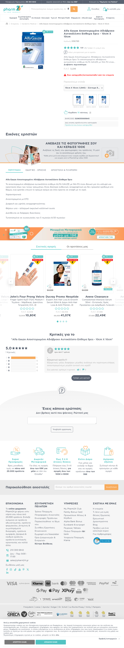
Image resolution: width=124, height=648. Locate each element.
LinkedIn (7, 572)
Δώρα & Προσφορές (99, 18)
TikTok (15, 569)
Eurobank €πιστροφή (74, 525)
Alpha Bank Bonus (73, 522)
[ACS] (90, 599)
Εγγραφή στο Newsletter (47, 534)
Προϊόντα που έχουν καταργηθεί (78, 125)
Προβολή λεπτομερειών (108, 639)
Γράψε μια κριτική (81, 378)
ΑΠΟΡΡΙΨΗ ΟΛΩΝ (19, 642)
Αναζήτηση (111, 487)
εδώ (57, 635)
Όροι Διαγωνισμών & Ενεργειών (45, 539)
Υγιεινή (54, 18)
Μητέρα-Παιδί (64, 18)
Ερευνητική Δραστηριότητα (100, 520)
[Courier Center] (79, 599)
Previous (10, 281)
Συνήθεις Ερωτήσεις (45, 528)
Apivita (46, 607)
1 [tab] (58, 321)
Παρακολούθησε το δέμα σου (47, 523)
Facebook (7, 569)
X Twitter (28, 569)
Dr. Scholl (63, 607)
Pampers (97, 607)
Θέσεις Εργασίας (101, 515)
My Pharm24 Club (72, 509)
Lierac (38, 607)
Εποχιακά (46, 18)
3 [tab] (63, 321)
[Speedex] (57, 599)
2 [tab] (60, 321)
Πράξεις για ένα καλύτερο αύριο (101, 529)
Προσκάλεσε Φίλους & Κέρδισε (75, 516)
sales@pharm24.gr (19, 560)
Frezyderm (28, 607)
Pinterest (23, 569)
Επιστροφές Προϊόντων (46, 518)
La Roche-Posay (76, 607)
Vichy (88, 607)
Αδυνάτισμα (87, 18)
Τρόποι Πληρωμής (43, 512)
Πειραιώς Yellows (72, 528)
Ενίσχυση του (103, 2)
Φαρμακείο (76, 18)
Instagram (11, 569)
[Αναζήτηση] (74, 9)
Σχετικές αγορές (46, 246)
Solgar (54, 607)
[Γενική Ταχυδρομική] (44, 599)
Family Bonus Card (73, 512)
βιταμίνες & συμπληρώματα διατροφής (18, 528)
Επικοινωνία (40, 531)
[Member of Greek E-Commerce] (13, 614)
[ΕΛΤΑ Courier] (33, 599)
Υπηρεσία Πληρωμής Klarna (74, 539)
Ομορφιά (13, 18)
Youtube (19, 569)
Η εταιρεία (98, 509)
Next (113, 281)
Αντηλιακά (35, 18)
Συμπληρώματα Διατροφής (24, 18)
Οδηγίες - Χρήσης (35, 170)
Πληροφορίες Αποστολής (47, 515)
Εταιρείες (110, 18)
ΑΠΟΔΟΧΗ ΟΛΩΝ (50, 642)
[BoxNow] (68, 599)
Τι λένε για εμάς (101, 512)
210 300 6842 (17, 550)
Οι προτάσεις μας (77, 246)
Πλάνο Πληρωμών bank (74, 532)
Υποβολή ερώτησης (62, 429)
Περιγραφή (14, 170)
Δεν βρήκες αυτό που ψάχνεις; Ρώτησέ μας (62, 413)
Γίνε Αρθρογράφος (102, 534)
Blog (95, 525)
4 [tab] (66, 321)
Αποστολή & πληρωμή (64, 170)
